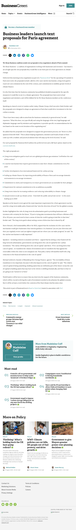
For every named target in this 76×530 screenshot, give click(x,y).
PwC (61, 288)
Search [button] (69, 13)
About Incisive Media (8, 490)
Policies (28, 486)
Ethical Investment (37, 306)
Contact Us (5, 483)
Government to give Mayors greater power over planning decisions (62, 443)
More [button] (50, 13)
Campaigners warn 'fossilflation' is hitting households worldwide (58, 376)
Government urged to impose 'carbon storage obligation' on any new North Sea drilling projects (22, 401)
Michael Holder (10, 467)
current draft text (9, 146)
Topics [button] (11, 13)
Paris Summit (12, 306)
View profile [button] (18, 357)
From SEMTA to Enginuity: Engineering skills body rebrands (51, 348)
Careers (28, 490)
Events (19, 13)
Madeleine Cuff (14, 46)
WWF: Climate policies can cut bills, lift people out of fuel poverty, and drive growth (37, 444)
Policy (4, 306)
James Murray (59, 467)
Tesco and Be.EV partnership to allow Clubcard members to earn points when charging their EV (58, 388)
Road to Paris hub (35, 288)
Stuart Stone (34, 467)
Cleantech (27, 306)
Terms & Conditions (32, 483)
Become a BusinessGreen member (21, 27)
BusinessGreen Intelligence (35, 13)
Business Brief (45, 78)
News (3, 13)
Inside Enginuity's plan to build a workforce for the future (52, 356)
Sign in (61, 6)
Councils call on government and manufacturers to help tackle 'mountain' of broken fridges (23, 376)
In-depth (20, 306)
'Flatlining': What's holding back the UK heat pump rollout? (23, 386)
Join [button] (70, 5)
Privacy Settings (7, 493)
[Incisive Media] (4, 512)
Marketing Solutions (8, 486)
